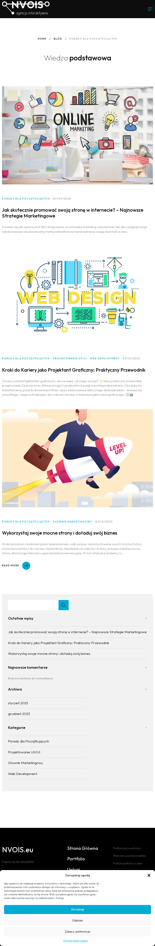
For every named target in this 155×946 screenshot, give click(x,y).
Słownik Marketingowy (25, 763)
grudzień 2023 (19, 714)
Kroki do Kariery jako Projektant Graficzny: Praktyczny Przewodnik (74, 370)
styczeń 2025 (18, 703)
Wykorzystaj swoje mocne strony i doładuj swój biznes (59, 533)
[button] (149, 875)
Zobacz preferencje (77, 931)
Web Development (22, 774)
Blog (58, 38)
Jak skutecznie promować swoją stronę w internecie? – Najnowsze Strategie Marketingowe (72, 213)
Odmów (77, 920)
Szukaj (64, 605)
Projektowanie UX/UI (24, 752)
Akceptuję (77, 909)
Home (42, 38)
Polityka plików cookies (75, 940)
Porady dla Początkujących (28, 741)
